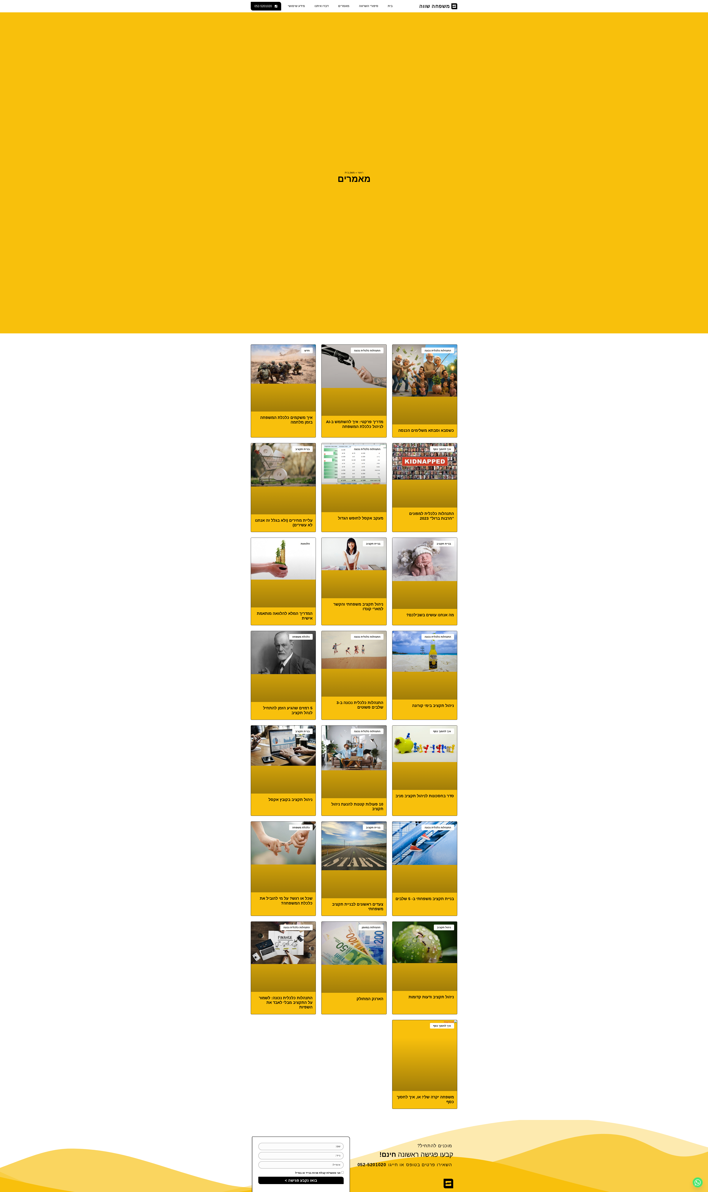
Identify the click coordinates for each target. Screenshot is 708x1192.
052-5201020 (372, 1164)
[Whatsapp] (698, 1182)
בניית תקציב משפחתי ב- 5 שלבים (424, 899)
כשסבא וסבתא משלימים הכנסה (426, 430)
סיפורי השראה (368, 6)
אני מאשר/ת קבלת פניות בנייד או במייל (318, 1172)
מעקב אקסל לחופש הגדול (360, 518)
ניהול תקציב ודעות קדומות (431, 997)
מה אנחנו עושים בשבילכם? (430, 615)
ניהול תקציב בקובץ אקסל (290, 799)
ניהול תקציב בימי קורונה (433, 705)
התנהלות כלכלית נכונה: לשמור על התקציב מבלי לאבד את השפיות (286, 1002)
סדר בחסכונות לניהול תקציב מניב (424, 796)
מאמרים (343, 6)
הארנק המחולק (370, 999)
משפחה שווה (434, 6)
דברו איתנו (322, 6)
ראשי (360, 172)
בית (390, 6)
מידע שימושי (296, 6)
